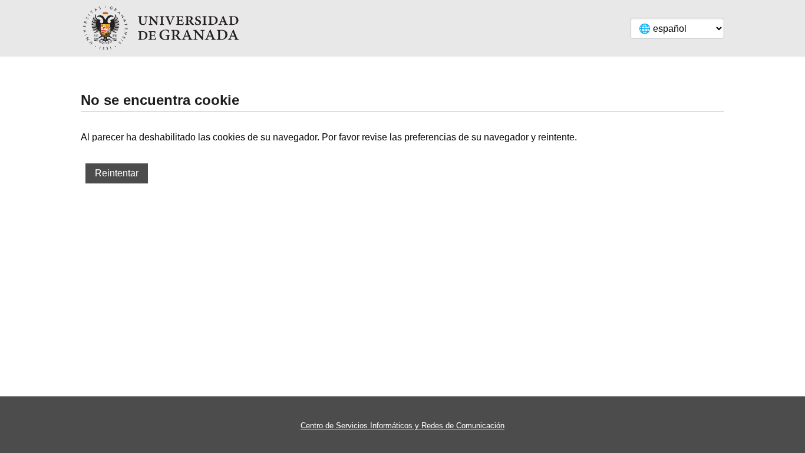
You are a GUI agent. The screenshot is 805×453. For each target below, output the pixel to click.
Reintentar (116, 173)
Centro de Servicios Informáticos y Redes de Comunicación (402, 425)
